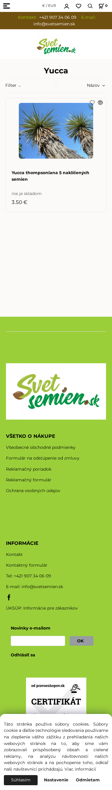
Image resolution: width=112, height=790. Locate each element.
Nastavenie (56, 780)
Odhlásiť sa (23, 655)
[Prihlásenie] (67, 5)
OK (81, 641)
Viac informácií (80, 769)
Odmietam (88, 780)
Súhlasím (20, 780)
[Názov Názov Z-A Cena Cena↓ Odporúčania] (87, 85)
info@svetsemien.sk (42, 586)
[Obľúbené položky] (79, 6)
